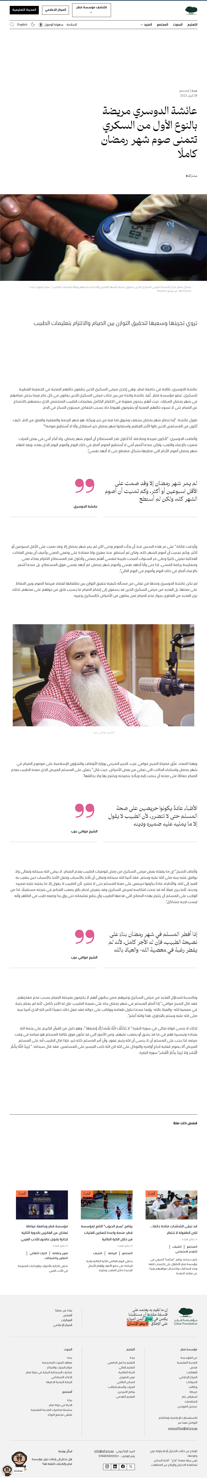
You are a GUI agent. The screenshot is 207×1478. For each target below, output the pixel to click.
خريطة (193, 1391)
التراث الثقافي (38, 1253)
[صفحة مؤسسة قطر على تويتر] (131, 1467)
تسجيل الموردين (187, 1406)
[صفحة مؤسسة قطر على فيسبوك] (123, 1467)
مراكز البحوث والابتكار (59, 1367)
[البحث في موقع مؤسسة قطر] (12, 24)
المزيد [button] (148, 24)
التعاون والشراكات (56, 1258)
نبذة (132, 1357)
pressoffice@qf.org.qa (182, 1428)
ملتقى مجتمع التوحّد (60, 1414)
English (22, 24)
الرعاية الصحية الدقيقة (59, 1382)
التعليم (192, 24)
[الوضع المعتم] (33, 24)
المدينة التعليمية (24, 10)
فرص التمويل (127, 1377)
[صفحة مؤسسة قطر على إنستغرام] (107, 1467)
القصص (67, 1315)
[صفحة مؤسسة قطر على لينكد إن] (115, 1467)
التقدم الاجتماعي (186, 1251)
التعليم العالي (127, 1367)
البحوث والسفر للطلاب (121, 1387)
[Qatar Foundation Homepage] (189, 10)
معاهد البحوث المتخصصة (57, 1362)
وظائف (193, 1387)
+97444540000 (109, 1456)
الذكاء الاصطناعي (61, 1377)
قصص (193, 1367)
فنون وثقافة (60, 1253)
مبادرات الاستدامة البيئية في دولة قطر (49, 1372)
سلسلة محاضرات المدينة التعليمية (51, 1409)
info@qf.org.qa (104, 1451)
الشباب (177, 1246)
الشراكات (191, 1382)
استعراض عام (189, 1396)
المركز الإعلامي (55, 10)
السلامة (72, 24)
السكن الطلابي (126, 1382)
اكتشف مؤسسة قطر (91, 7)
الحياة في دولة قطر (60, 1405)
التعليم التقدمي (125, 1396)
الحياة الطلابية (126, 1372)
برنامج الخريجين (126, 1391)
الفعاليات (66, 1320)
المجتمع (162, 24)
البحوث (178, 24)
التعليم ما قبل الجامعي (121, 1362)
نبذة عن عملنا (63, 1310)
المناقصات (191, 1401)
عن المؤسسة (189, 1357)
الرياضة (112, 1253)
